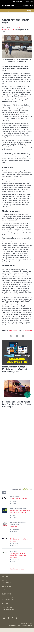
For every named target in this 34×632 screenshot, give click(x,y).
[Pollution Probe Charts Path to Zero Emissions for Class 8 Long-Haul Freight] (17, 388)
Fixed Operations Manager (18, 498)
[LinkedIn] (12, 618)
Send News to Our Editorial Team (10, 590)
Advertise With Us (6, 582)
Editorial (11, 330)
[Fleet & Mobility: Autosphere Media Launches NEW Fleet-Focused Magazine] (17, 352)
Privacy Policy (28, 623)
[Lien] (17, 489)
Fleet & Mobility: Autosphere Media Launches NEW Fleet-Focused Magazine (15, 369)
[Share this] (17, 336)
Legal (22, 623)
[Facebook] (8, 618)
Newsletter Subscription (8, 600)
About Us (4, 580)
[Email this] (11, 336)
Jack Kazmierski (15, 28)
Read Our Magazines (7, 607)
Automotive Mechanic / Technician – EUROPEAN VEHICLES (18, 555)
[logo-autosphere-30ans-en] (7, 5)
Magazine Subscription (8, 598)
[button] (32, 5)
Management (28, 330)
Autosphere (5, 30)
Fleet (12, 30)
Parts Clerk (13, 527)
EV (23, 330)
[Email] (4, 618)
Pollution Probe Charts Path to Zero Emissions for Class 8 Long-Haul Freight (17, 404)
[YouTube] (17, 618)
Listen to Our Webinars (8, 609)
